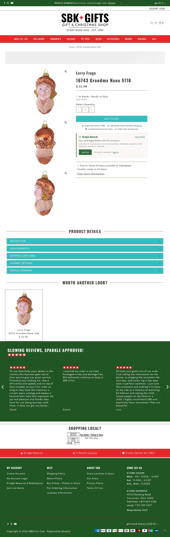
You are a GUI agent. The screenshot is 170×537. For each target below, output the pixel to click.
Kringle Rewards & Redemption (25, 483)
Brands (128, 39)
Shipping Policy (56, 473)
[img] (86, 355)
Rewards (142, 39)
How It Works (140, 137)
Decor (98, 39)
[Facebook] (4, 3)
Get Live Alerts (15, 488)
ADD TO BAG (111, 118)
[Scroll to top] (165, 530)
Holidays (71, 39)
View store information (91, 174)
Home (72, 47)
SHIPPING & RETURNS (22, 255)
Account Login (157, 8)
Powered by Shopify (58, 531)
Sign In (116, 152)
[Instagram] (7, 3)
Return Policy (54, 478)
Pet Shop (85, 39)
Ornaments (55, 39)
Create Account (16, 473)
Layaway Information (59, 492)
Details (112, 3)
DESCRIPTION (18, 241)
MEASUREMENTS (20, 248)
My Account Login (17, 478)
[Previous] (49, 3)
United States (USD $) (142, 524)
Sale (154, 39)
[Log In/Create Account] (156, 23)
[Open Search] (151, 23)
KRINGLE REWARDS (21, 270)
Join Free (85, 152)
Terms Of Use (95, 488)
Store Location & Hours (100, 473)
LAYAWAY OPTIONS (21, 263)
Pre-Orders (39, 39)
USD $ (160, 3)
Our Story (92, 478)
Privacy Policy (95, 483)
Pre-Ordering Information (62, 488)
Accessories (113, 39)
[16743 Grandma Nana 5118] (24, 308)
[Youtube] (12, 3)
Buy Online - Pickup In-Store (63, 483)
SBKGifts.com (36, 531)
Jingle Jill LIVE (21, 39)
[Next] (121, 3)
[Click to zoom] (66, 71)
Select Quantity (85, 104)
